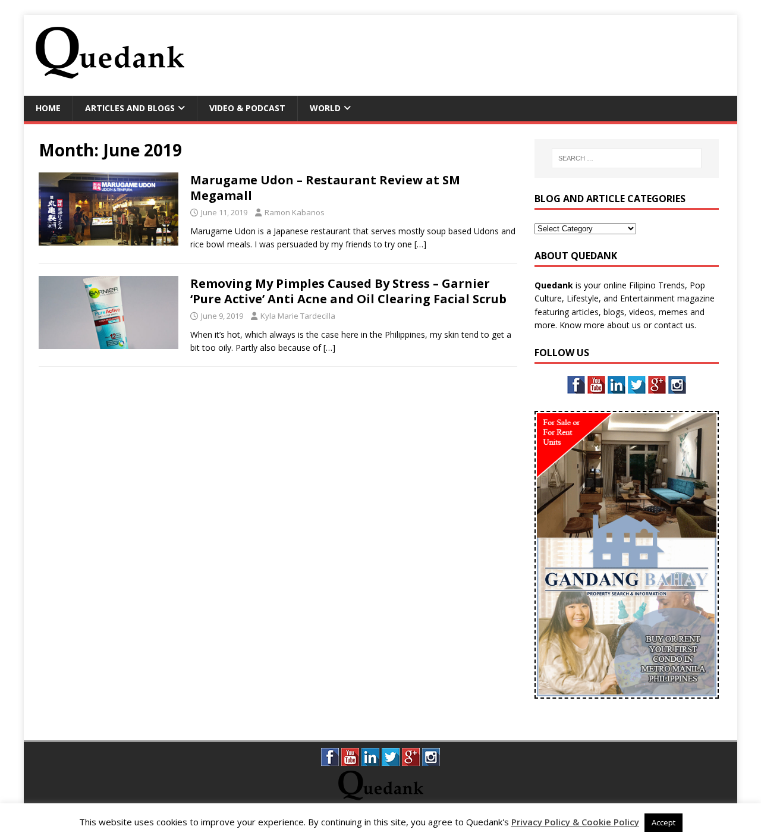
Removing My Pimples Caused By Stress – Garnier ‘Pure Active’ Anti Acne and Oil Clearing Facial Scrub (348, 291)
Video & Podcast (247, 108)
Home (48, 108)
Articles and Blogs (130, 108)
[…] (420, 244)
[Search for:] (626, 158)
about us (624, 325)
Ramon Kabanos (295, 212)
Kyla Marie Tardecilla (297, 315)
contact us (674, 325)
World (325, 108)
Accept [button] (663, 822)
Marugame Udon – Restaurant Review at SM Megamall (325, 187)
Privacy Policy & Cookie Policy (575, 822)
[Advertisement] (509, 53)
